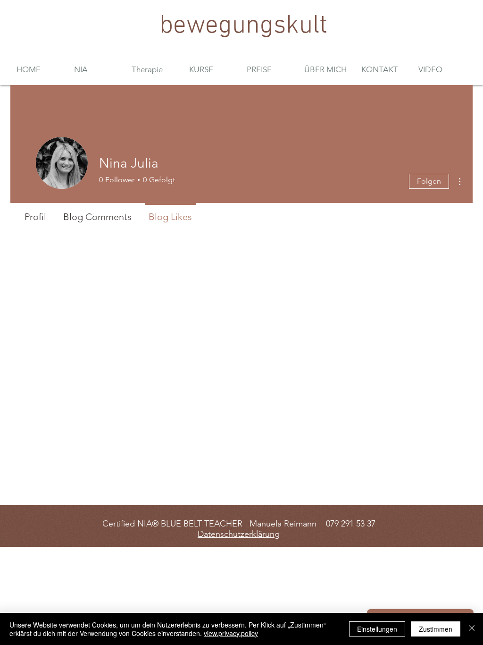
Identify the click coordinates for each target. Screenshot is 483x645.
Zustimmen (435, 629)
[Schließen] (471, 628)
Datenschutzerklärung (239, 534)
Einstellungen (377, 629)
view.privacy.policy (231, 633)
